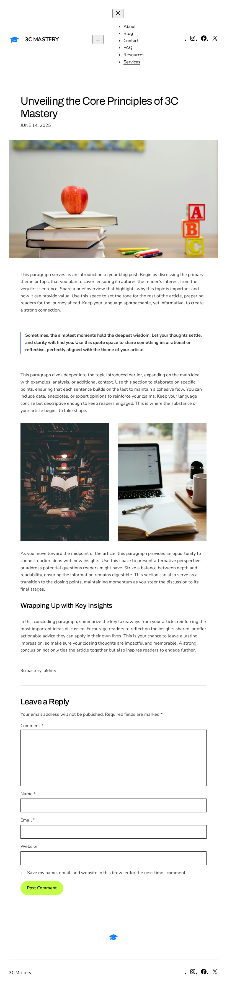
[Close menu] (117, 13)
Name (28, 794)
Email (27, 820)
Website (29, 846)
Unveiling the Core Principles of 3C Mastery (99, 107)
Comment (31, 726)
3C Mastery (42, 39)
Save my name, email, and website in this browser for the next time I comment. (107, 873)
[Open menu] (98, 39)
